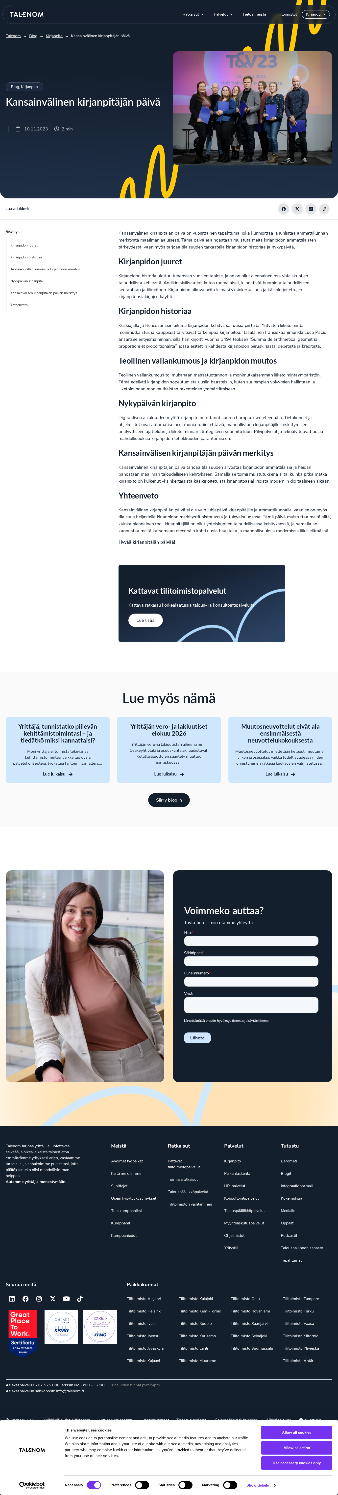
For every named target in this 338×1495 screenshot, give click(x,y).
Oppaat (287, 1223)
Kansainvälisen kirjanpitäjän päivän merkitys (43, 293)
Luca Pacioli (316, 332)
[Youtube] (66, 1299)
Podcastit (289, 1235)
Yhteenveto (19, 305)
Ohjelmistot (234, 1235)
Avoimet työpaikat (127, 1161)
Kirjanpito (29, 87)
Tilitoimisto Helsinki (144, 1311)
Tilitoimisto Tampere (301, 1299)
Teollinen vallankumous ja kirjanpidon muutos (45, 269)
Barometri (289, 1161)
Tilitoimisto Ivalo (141, 1323)
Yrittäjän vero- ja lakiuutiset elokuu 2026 (169, 729)
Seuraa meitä (21, 1284)
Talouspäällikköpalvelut (188, 1192)
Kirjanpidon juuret (24, 245)
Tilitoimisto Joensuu (144, 1336)
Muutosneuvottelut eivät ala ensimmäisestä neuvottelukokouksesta (280, 733)
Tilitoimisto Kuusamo (197, 1336)
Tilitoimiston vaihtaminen (190, 1204)
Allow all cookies (296, 1432)
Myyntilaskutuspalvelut (244, 1223)
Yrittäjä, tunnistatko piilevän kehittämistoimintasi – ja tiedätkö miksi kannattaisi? (57, 733)
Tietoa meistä (254, 14)
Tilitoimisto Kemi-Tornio (200, 1311)
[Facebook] (25, 1299)
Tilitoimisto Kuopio (195, 1323)
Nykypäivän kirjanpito (26, 281)
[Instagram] (39, 1299)
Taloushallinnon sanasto (302, 1248)
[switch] (142, 1485)
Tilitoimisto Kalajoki (196, 1299)
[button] (283, 209)
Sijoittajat (119, 1186)
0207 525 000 (46, 1385)
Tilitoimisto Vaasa (298, 1323)
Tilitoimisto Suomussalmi (253, 1348)
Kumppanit (120, 1223)
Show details (257, 1485)
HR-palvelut (234, 1186)
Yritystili (231, 1248)
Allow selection (297, 1448)
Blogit (286, 1173)
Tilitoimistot (286, 14)
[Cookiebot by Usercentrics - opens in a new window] (32, 1485)
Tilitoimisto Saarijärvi (249, 1323)
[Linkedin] (12, 1299)
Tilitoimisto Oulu (245, 1299)
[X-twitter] (53, 1299)
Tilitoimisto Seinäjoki (249, 1336)
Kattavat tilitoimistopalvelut (184, 1164)
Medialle (288, 1211)
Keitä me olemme (126, 1173)
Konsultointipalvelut (241, 1198)
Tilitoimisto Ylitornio (300, 1336)
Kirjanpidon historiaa (26, 257)
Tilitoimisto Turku (298, 1311)
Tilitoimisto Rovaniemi (250, 1311)
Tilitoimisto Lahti (193, 1348)
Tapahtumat (291, 1260)
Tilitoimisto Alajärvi (144, 1299)
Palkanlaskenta (237, 1173)
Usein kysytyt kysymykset (133, 1198)
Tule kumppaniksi (126, 1211)
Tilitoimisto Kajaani (143, 1361)
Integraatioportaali (297, 1186)
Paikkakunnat (142, 1284)
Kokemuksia (291, 1198)
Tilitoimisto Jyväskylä (145, 1348)
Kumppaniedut (124, 1235)
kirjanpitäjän (161, 233)
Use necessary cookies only (297, 1463)
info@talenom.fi (70, 1391)
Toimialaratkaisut (183, 1179)
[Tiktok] (80, 1299)
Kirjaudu (313, 14)
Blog (15, 87)
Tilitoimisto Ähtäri (298, 1361)
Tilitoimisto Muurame (197, 1361)
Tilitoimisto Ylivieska (301, 1348)
